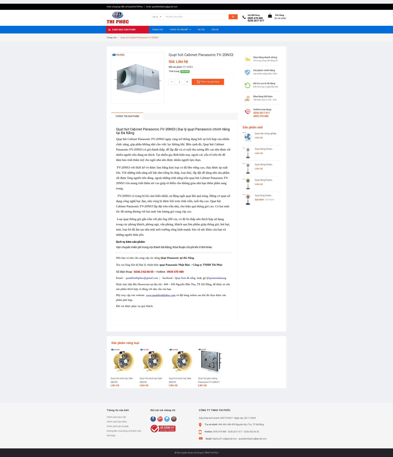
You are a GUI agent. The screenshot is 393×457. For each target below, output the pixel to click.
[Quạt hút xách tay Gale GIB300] (124, 361)
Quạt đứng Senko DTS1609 (263, 149)
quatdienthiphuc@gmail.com (253, 438)
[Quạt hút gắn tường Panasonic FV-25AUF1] (211, 361)
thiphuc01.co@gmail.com (224, 438)
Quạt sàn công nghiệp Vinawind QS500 (265, 133)
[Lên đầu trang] (388, 451)
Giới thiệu (111, 435)
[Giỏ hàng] (270, 16)
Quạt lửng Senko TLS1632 (263, 195)
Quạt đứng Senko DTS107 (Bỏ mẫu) (263, 164)
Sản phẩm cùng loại (125, 343)
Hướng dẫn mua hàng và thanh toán (124, 431)
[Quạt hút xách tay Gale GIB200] (182, 361)
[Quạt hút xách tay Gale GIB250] (153, 361)
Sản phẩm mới (253, 127)
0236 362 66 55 (251, 431)
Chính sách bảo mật (116, 417)
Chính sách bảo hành (117, 421)
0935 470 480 (255, 18)
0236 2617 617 (256, 20)
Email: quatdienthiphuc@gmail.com (161, 7)
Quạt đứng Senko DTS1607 (263, 180)
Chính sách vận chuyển (118, 426)
